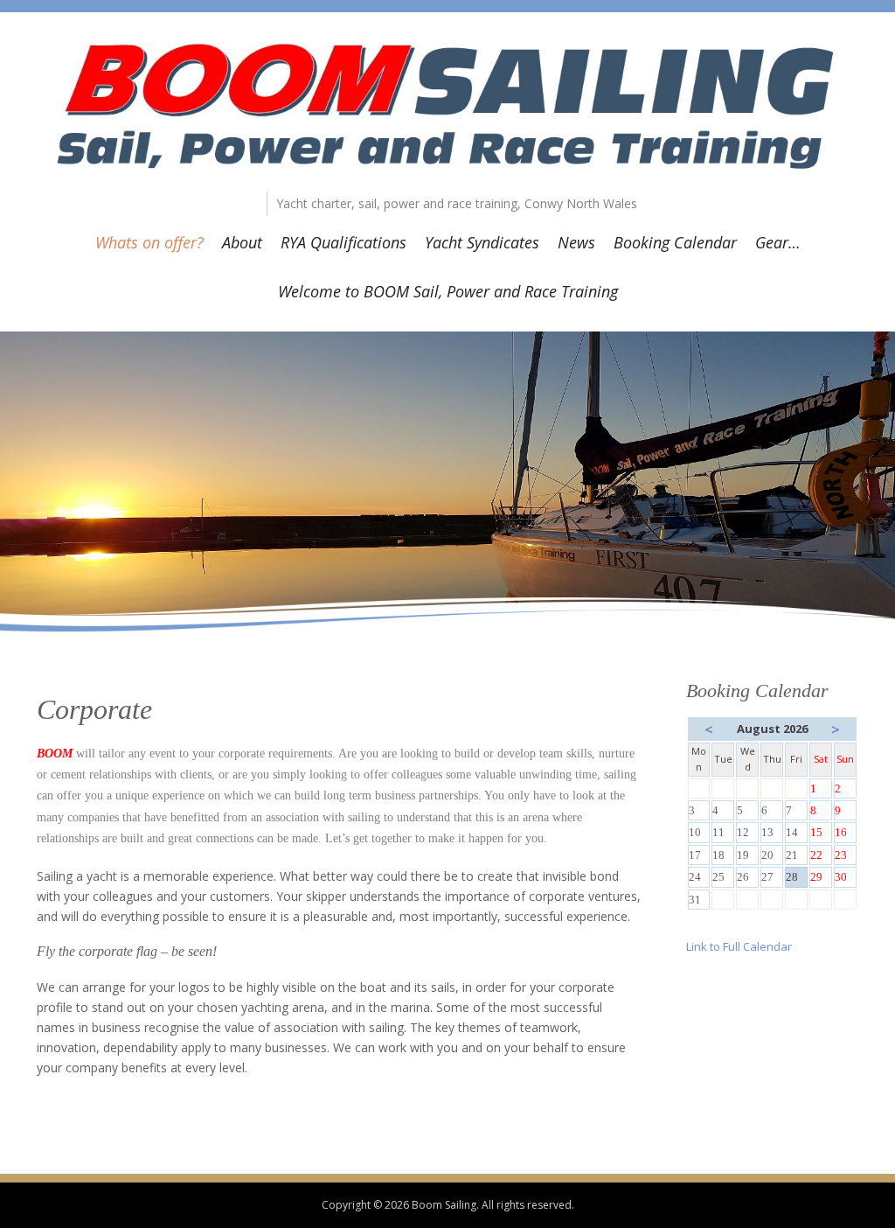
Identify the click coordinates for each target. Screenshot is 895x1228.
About (242, 242)
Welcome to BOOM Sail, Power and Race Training (448, 291)
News (576, 242)
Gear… (778, 242)
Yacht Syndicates (482, 242)
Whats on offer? (149, 242)
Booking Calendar (675, 242)
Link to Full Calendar (739, 946)
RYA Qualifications (343, 242)
